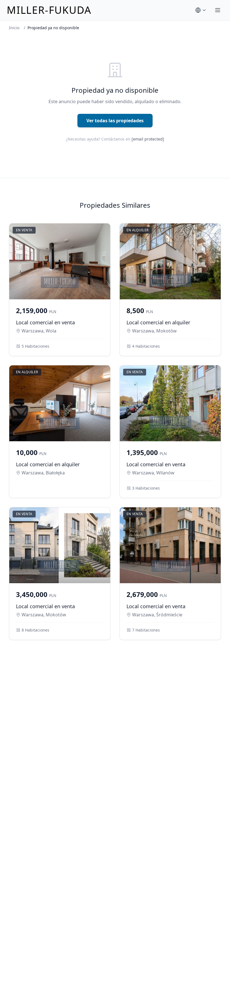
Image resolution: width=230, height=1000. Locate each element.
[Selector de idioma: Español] (201, 10)
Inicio (14, 27)
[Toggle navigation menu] (217, 10)
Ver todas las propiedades (115, 120)
